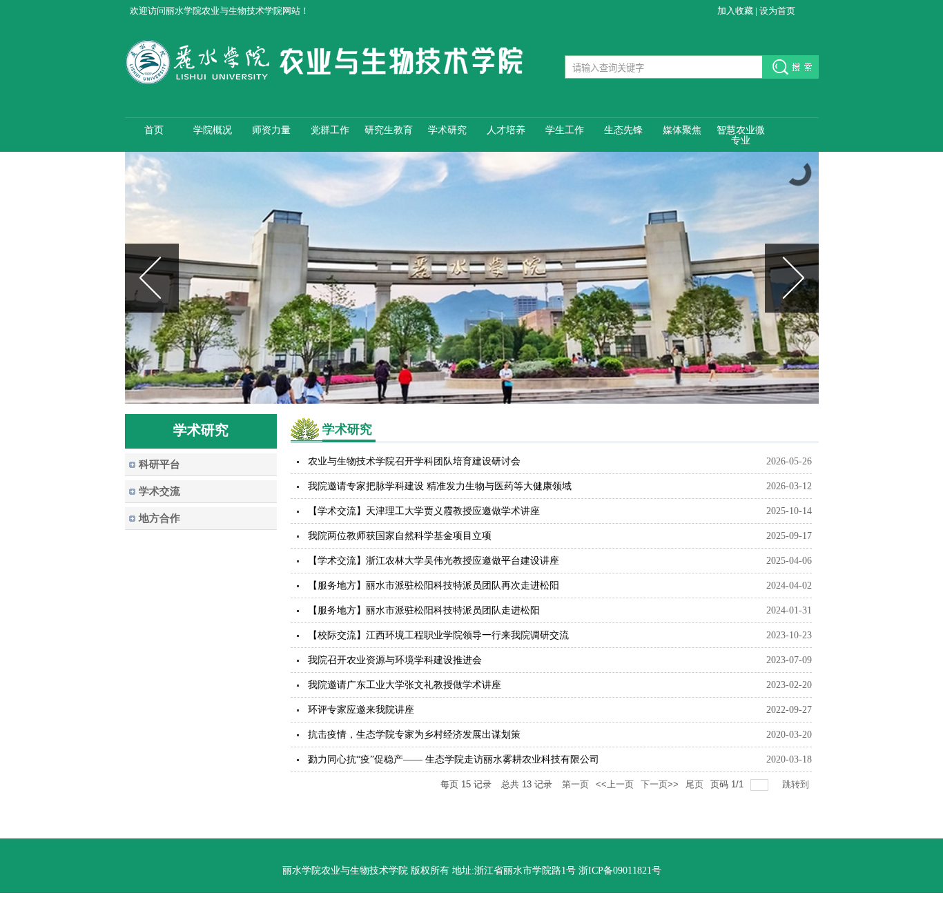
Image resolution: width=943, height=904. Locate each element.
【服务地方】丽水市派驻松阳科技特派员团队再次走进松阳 (433, 585)
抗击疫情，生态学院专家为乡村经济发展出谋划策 (414, 734)
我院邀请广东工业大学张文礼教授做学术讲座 (404, 685)
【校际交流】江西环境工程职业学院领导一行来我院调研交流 (438, 635)
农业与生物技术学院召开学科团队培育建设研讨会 (414, 461)
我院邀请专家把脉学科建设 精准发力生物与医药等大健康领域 (440, 486)
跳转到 (797, 784)
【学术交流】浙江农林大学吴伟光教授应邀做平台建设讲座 (433, 561)
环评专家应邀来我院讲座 (361, 710)
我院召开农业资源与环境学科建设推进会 (395, 660)
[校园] (472, 278)
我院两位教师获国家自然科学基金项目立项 (400, 536)
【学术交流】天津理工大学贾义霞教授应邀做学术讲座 (424, 511)
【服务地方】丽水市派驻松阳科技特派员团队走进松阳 (424, 610)
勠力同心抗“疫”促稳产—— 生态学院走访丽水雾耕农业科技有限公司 (453, 759)
